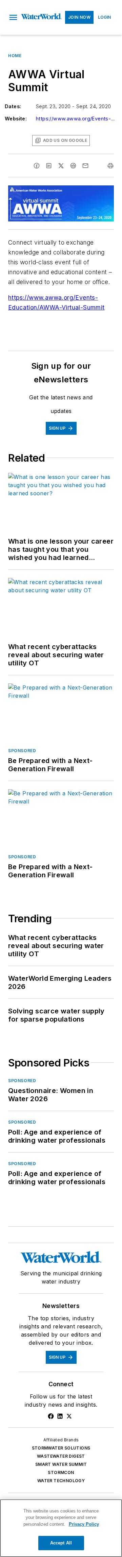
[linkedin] (48, 165)
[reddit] (73, 165)
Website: (16, 118)
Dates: (13, 106)
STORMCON (61, 1472)
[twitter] (61, 165)
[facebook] (36, 165)
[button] (13, 17)
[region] (61, 1528)
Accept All (61, 1542)
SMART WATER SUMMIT (61, 1464)
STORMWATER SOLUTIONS (61, 1448)
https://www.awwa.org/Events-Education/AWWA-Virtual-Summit (76, 118)
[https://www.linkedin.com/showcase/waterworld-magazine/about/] (60, 1416)
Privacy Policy (84, 1524)
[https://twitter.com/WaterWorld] (69, 1416)
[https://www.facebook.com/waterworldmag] (50, 1416)
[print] (110, 165)
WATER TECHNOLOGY (61, 1480)
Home (14, 55)
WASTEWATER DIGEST (61, 1456)
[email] (85, 165)
